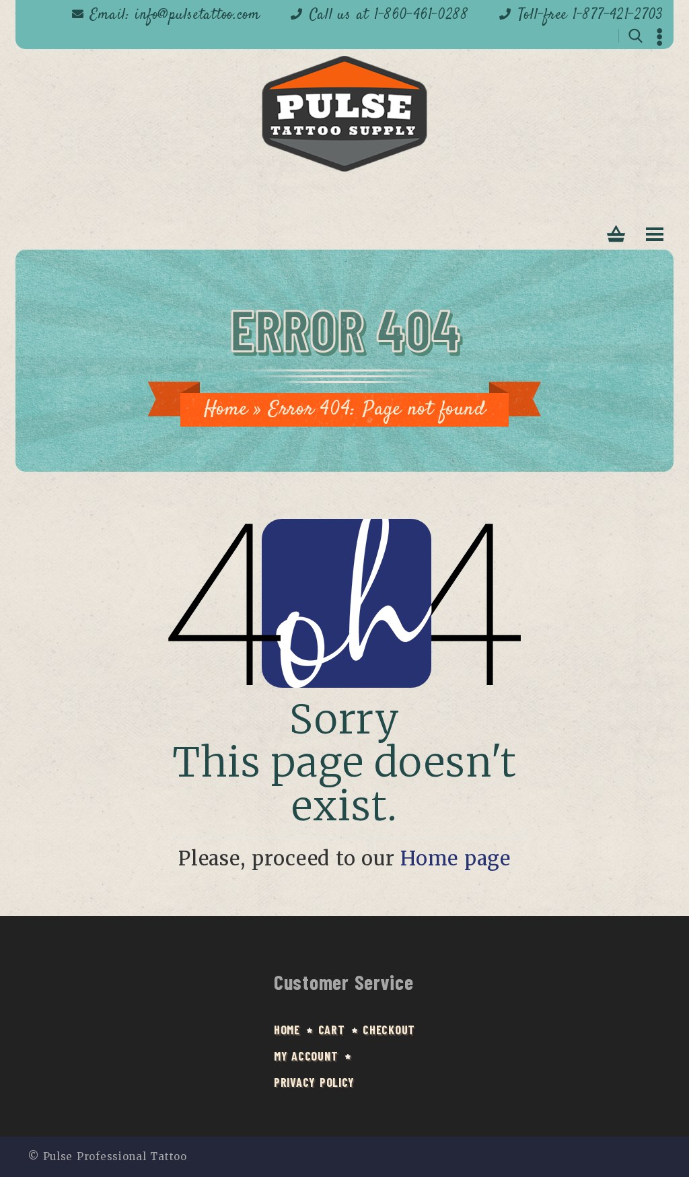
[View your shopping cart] (616, 234)
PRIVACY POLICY (314, 1082)
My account (306, 1055)
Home (226, 409)
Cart (331, 1029)
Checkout (389, 1029)
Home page (455, 859)
